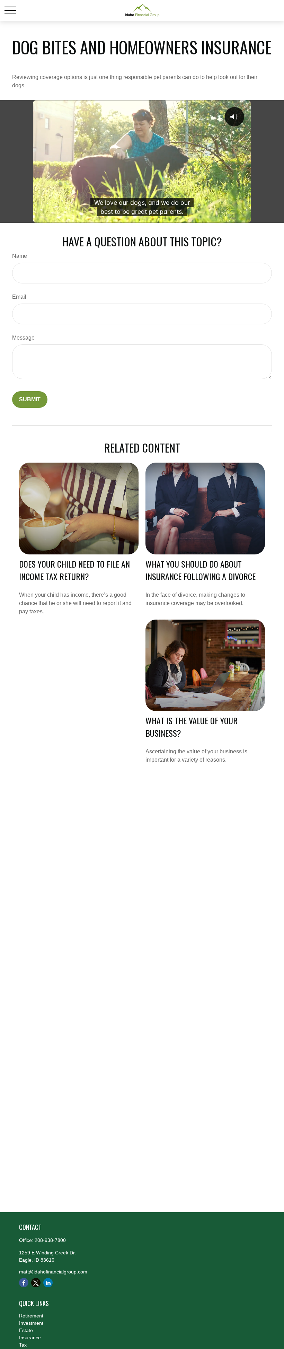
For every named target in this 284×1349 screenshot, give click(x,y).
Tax (23, 1345)
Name (19, 256)
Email (19, 297)
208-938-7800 (50, 1240)
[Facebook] (23, 1282)
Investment (31, 1323)
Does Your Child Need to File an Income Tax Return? (74, 570)
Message (23, 338)
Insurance (30, 1337)
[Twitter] (36, 1282)
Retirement (31, 1316)
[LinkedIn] (48, 1282)
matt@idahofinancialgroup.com (53, 1271)
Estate (26, 1330)
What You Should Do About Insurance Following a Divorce (200, 570)
